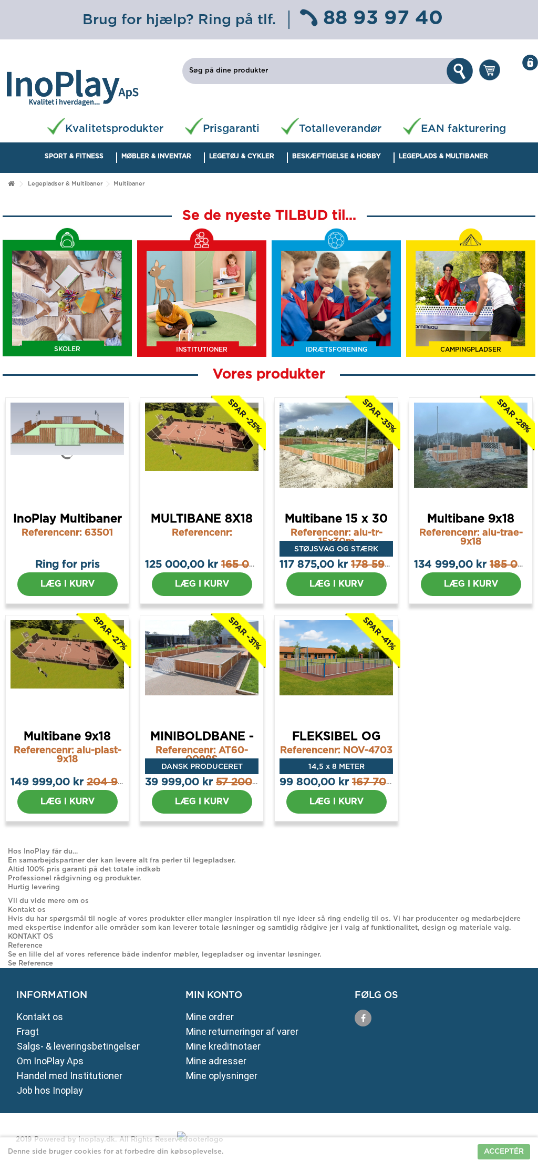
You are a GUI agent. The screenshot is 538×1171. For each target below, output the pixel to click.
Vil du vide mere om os (48, 901)
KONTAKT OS (30, 936)
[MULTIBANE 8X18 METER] (201, 452)
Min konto (213, 995)
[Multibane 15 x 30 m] (336, 452)
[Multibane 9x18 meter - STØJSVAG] (470, 452)
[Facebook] (363, 1018)
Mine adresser (216, 1060)
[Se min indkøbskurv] (489, 69)
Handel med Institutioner (69, 1075)
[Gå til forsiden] (11, 184)
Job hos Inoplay (50, 1090)
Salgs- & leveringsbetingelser (78, 1046)
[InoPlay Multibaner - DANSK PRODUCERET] (67, 452)
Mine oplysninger (221, 1075)
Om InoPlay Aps (50, 1060)
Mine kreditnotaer (223, 1046)
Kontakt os (40, 1016)
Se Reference (30, 963)
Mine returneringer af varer (242, 1031)
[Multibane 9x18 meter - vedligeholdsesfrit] (67, 670)
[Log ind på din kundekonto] (526, 62)
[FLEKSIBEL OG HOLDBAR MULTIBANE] (336, 670)
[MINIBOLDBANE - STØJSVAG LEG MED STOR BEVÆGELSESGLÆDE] (201, 670)
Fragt (28, 1031)
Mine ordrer (210, 1016)
